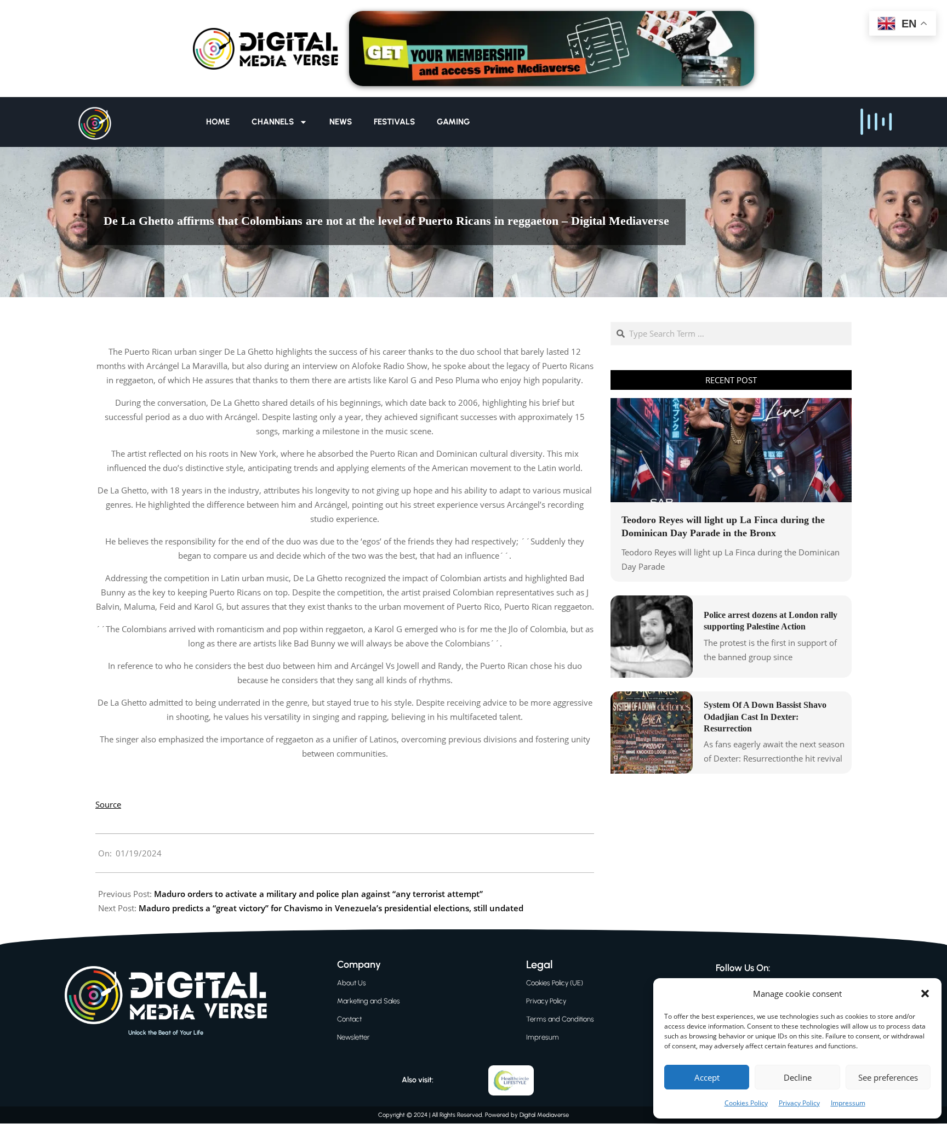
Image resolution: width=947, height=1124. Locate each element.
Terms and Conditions (560, 1019)
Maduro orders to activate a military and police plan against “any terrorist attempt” (318, 893)
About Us (351, 983)
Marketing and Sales (368, 1001)
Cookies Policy (746, 1103)
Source (108, 804)
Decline (798, 1077)
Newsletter (353, 1037)
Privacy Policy (799, 1103)
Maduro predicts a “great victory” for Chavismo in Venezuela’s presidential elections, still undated (331, 907)
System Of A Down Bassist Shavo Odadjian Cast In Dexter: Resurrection (765, 716)
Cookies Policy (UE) (554, 983)
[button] (925, 993)
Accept (707, 1077)
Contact (349, 1019)
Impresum (542, 1037)
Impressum (848, 1103)
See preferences (888, 1077)
